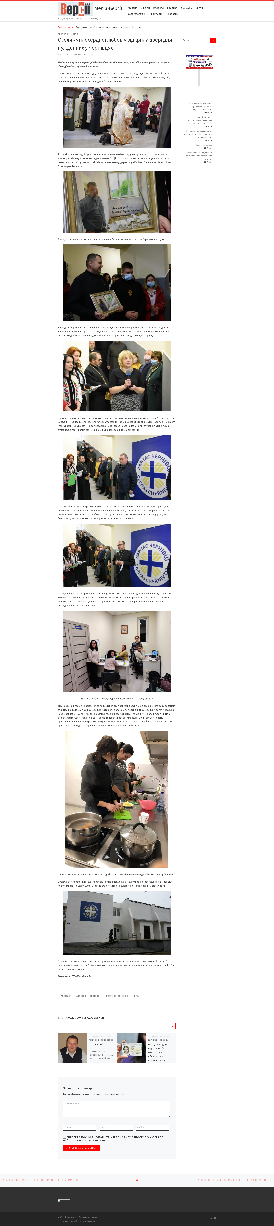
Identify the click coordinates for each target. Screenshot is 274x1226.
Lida (66, 55)
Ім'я (67, 1127)
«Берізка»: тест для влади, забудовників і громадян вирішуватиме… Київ (200, 106)
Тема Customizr (88, 1221)
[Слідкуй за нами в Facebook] (215, 1218)
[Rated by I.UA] (64, 1201)
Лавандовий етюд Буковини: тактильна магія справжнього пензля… (199, 155)
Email (105, 1127)
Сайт (140, 1127)
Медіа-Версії (71, 1217)
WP (68, 1221)
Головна (61, 27)
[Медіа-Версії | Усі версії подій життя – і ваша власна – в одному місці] (75, 9)
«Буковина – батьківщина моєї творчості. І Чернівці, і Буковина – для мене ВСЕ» (198, 134)
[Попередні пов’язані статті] (165, 1026)
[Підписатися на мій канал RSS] (211, 1218)
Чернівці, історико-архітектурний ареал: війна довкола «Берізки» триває (200, 120)
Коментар (72, 1103)
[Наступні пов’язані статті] (172, 1026)
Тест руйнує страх (204, 145)
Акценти (70, 27)
